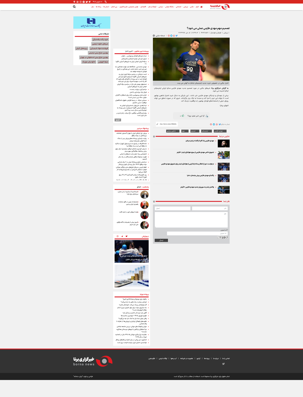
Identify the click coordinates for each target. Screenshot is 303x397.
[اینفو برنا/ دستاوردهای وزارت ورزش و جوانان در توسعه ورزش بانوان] (132, 251)
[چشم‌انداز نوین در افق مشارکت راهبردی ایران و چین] (144, 205)
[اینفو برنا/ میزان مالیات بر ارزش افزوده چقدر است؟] (132, 276)
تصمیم (193, 131)
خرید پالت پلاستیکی (100, 39)
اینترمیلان (205, 131)
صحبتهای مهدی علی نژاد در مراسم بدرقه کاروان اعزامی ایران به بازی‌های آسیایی (132, 85)
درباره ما (216, 358)
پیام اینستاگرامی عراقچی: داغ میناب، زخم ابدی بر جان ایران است (131, 114)
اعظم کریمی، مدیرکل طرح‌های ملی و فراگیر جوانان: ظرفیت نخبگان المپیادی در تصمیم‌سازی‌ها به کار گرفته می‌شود (131, 169)
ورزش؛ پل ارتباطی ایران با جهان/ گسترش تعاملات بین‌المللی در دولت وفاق (131, 134)
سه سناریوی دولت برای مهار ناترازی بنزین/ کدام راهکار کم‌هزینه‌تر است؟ (132, 309)
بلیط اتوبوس (103, 61)
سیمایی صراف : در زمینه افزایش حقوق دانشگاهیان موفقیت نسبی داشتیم (131, 101)
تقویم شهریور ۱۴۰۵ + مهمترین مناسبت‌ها (134, 316)
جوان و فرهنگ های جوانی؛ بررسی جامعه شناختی (132, 326)
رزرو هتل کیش (81, 48)
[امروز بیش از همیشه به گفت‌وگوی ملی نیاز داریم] (144, 225)
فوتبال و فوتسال (216, 33)
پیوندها (206, 358)
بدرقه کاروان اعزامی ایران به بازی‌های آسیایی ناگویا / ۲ (131, 62)
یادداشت (145, 187)
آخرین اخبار (129, 51)
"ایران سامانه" (78, 376)
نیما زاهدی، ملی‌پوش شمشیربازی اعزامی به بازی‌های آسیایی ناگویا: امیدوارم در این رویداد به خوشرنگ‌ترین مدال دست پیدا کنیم (132, 107)
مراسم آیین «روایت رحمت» (138, 89)
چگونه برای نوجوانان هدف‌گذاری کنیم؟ (135, 299)
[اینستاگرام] (81, 1)
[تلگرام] (84, 1)
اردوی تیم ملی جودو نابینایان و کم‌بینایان (134, 59)
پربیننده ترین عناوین (141, 51)
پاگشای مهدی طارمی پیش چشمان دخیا (200, 175)
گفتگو (139, 187)
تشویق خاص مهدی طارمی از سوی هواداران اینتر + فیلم (195, 152)
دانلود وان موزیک (88, 61)
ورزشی (225, 33)
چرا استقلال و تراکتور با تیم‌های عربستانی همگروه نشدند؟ (131, 330)
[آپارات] (77, 1)
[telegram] (171, 36)
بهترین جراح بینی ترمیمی (98, 52)
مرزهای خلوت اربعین (100, 44)
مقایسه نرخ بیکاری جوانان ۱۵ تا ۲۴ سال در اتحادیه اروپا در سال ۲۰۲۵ (131, 335)
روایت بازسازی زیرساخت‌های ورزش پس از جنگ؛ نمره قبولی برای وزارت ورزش (132, 139)
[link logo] (220, 7)
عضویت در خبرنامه (186, 358)
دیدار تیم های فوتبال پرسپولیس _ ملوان (134, 56)
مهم (183, 131)
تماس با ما (226, 358)
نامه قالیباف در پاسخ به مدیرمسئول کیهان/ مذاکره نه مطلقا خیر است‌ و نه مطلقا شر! (131, 145)
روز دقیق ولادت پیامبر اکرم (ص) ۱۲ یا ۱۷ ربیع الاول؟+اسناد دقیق (133, 176)
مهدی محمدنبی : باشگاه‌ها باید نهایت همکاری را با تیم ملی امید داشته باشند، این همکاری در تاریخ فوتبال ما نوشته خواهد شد (131, 69)
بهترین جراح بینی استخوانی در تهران (94, 57)
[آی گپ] (74, 1)
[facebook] (168, 36)
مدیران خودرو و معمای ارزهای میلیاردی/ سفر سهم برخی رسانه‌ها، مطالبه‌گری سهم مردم (131, 150)
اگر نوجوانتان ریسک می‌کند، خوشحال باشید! (133, 305)
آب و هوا (174, 358)
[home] (201, 7)
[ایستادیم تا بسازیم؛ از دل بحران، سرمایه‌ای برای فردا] (144, 195)
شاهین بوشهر (171, 131)
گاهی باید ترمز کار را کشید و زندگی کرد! (135, 313)
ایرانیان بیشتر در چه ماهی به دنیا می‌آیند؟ (134, 302)
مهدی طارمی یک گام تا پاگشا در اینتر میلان (200, 141)
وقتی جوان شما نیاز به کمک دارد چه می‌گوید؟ (132, 318)
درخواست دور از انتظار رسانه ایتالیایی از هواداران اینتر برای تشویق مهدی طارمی (187, 164)
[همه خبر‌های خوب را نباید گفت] (144, 215)
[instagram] (117, 236)
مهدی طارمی (218, 131)
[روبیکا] (90, 1)
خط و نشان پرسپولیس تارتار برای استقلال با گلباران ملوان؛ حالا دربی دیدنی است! (131, 96)
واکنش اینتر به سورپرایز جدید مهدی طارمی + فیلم (197, 187)
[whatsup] (173, 36)
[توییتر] (87, 1)
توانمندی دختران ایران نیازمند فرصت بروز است (132, 343)
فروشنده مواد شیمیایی (99, 48)
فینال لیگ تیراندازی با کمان (138, 92)
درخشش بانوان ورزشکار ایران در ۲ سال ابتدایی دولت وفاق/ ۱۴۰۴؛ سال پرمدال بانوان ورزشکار (132, 163)
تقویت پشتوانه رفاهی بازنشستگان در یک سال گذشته (132, 158)
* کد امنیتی (224, 230)
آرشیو (118, 120)
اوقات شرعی (163, 358)
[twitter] (176, 36)
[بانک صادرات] (91, 22)
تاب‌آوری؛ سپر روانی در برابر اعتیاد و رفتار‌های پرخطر (131, 340)
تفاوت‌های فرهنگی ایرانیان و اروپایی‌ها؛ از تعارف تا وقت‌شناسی (131, 322)
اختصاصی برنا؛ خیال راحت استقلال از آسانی (133, 154)
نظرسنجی (151, 358)
